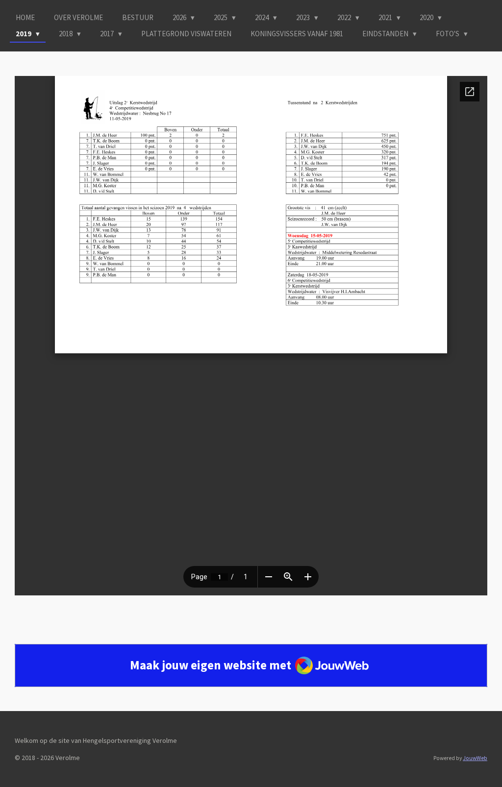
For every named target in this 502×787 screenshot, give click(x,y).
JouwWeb (475, 758)
